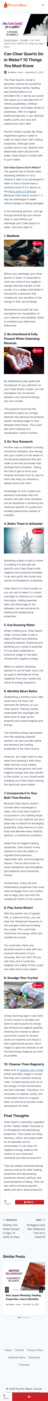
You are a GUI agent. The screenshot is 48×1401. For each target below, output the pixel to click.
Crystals (24, 40)
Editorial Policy (16, 1357)
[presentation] (24, 1276)
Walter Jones (17, 72)
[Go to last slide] (7, 1290)
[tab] (19, 1317)
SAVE (39, 243)
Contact (19, 1350)
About (8, 1350)
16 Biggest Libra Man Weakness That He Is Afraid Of (36, 1228)
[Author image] (5, 72)
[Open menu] (42, 5)
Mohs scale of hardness (22, 191)
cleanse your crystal (31, 1070)
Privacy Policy (35, 1350)
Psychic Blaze (10, 40)
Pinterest (24, 1364)
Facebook (34, 1357)
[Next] (41, 1290)
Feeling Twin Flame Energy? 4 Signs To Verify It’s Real (11, 1228)
